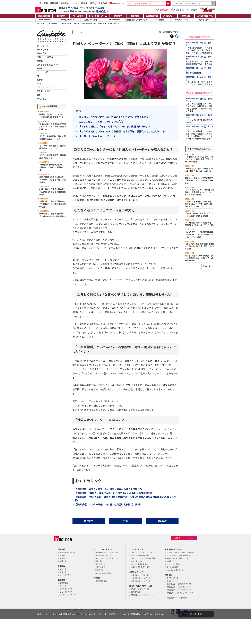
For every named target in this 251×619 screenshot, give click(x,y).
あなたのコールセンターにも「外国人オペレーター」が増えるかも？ (115, 116)
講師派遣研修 (44, 15)
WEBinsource (114, 19)
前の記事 (88, 520)
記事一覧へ (208, 266)
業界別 (62, 558)
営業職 (40, 61)
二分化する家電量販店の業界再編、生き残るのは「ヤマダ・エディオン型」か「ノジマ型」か (199, 204)
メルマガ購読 (159, 19)
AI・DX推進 (78, 15)
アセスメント (169, 15)
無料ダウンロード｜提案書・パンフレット (179, 558)
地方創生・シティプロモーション (143, 595)
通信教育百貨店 (101, 581)
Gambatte (53, 23)
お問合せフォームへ (184, 538)
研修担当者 (41, 53)
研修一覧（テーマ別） (68, 552)
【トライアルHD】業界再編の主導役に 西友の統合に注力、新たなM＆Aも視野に (199, 246)
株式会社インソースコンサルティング (179, 590)
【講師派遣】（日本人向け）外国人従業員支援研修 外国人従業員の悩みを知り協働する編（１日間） (125, 498)
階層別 (62, 555)
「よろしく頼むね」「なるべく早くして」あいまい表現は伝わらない (114, 126)
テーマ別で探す (65, 575)
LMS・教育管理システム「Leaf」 (107, 552)
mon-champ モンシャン (175, 570)
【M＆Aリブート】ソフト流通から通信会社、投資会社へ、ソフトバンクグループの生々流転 (199, 192)
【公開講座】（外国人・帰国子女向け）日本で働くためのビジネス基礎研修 (114, 493)
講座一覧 (63, 569)
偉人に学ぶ (41, 99)
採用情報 (54, 3)
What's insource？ (46, 19)
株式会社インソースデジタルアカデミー (180, 584)
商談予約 (179, 9)
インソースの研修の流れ (175, 564)
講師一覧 (63, 561)
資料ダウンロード (182, 19)
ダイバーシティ (43, 87)
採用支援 (186, 15)
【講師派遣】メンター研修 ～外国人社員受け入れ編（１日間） (108, 504)
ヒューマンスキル (66, 592)
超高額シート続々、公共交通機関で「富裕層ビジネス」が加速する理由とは (199, 180)
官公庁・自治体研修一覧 (140, 589)
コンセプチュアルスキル (68, 595)
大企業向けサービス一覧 (140, 575)
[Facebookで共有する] (177, 36)
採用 (39, 84)
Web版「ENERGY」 (69, 19)
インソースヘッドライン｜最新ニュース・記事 (180, 552)
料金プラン (99, 570)
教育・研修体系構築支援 (140, 555)
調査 (39, 95)
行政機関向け (152, 15)
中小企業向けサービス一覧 (140, 578)
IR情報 (84, 3)
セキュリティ (42, 50)
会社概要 (44, 3)
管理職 (40, 69)
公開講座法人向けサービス (136, 19)
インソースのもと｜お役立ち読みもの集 (178, 555)
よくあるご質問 (172, 567)
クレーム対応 (42, 72)
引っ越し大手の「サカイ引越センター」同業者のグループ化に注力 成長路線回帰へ (199, 258)
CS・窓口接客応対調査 (139, 564)
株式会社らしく (172, 581)
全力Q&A (103, 3)
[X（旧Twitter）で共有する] (172, 36)
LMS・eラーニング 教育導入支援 (143, 558)
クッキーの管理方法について (134, 614)
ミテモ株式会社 (172, 578)
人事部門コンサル (205, 15)
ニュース (75, 3)
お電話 (194, 9)
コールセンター (65, 23)
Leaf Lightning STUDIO (103, 573)
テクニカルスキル (66, 589)
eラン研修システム (98, 15)
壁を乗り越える (43, 91)
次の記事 (162, 520)
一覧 (125, 520)
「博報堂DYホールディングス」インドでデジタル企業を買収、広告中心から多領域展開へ (199, 159)
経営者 (40, 80)
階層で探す (64, 572)
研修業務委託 (136, 592)
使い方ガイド (100, 564)
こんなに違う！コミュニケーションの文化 (101, 121)
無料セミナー (204, 19)
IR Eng (93, 3)
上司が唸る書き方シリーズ (48, 65)
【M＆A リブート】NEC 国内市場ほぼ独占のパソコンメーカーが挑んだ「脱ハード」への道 (199, 234)
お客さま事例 (100, 567)
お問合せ (164, 9)
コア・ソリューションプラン (141, 552)
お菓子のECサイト (91, 19)
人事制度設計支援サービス (140, 567)
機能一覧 (98, 561)
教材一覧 (63, 586)
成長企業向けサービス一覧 (140, 581)
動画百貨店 (64, 583)
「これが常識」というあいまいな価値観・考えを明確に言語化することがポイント (122, 131)
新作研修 (64, 3)
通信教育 (135, 15)
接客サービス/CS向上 (46, 57)
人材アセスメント (137, 561)
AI (38, 76)
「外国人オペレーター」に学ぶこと (97, 136)
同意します (196, 614)
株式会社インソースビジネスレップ (178, 587)
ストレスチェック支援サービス (106, 558)
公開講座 (61, 15)
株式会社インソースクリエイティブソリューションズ (180, 594)
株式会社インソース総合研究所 (177, 598)
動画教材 (118, 15)
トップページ (41, 23)
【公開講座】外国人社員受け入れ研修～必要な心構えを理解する (108, 489)
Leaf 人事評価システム (103, 555)
